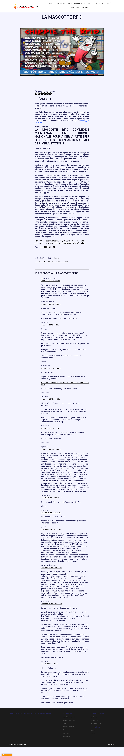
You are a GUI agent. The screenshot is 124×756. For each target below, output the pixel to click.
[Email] (39, 93)
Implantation (48, 262)
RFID (66, 262)
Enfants (41, 262)
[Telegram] (36, 93)
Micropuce (61, 262)
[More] (50, 93)
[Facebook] (44, 93)
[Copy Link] (41, 93)
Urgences (57, 258)
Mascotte (55, 262)
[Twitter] (47, 93)
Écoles (37, 262)
